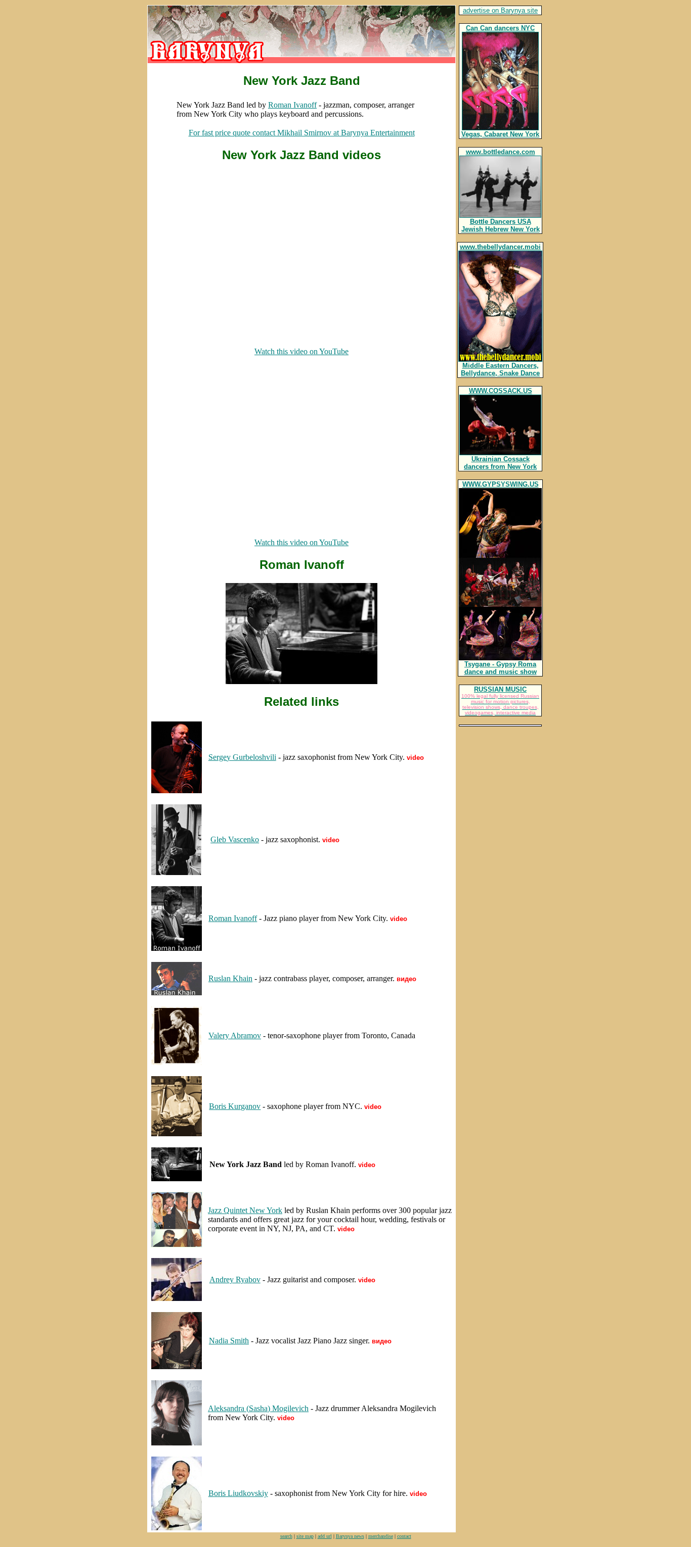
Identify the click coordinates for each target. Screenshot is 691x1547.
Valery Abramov (234, 1035)
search (286, 1536)
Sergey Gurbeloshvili (242, 757)
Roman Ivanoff (292, 105)
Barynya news (350, 1536)
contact (404, 1536)
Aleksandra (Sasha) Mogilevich (258, 1408)
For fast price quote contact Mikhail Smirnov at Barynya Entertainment (302, 132)
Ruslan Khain (230, 978)
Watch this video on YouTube (301, 351)
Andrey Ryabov (235, 1279)
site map (305, 1536)
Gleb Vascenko (234, 839)
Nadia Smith (229, 1340)
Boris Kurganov (235, 1106)
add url (325, 1536)
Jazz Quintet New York (245, 1210)
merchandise (380, 1536)
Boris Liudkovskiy (238, 1493)
